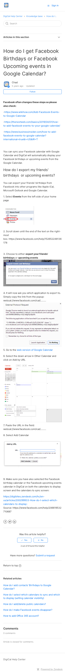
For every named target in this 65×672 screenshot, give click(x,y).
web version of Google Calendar (35, 349)
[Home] (6, 7)
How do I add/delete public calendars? (24, 604)
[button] (48, 5)
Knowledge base (34, 16)
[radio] (24, 540)
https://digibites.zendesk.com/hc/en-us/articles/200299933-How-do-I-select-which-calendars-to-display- (30, 500)
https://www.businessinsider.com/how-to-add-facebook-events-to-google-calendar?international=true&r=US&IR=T (30, 135)
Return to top (10, 565)
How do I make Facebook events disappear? (27, 609)
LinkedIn (14, 522)
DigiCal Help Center (13, 16)
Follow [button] (32, 91)
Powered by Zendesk (52, 669)
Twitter (10, 522)
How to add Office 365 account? (21, 615)
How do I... (51, 16)
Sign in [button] (55, 5)
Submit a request (45, 555)
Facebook (5, 522)
